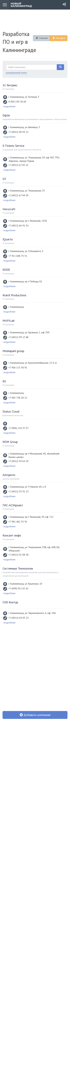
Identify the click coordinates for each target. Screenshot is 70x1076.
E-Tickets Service (13, 146)
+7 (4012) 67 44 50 (18, 195)
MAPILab (8, 321)
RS (4, 381)
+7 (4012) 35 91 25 (18, 491)
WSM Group (10, 442)
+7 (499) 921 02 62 (18, 588)
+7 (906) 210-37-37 (18, 428)
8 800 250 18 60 (17, 101)
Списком (43, 38)
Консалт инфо (12, 535)
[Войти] (64, 4)
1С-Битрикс (10, 85)
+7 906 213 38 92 (17, 367)
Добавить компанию (36, 715)
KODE (6, 270)
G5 (4, 179)
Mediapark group (13, 351)
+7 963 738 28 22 (17, 397)
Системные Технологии (18, 568)
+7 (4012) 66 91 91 (18, 225)
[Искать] (60, 67)
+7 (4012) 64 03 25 (18, 617)
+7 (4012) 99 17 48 (18, 337)
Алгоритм (9, 475)
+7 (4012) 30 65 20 (18, 461)
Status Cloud (11, 411)
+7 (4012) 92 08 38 (18, 554)
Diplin (6, 115)
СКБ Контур (10, 602)
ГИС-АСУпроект (13, 505)
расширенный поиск (16, 72)
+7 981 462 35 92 (17, 521)
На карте (60, 38)
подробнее (9, 106)
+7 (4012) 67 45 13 (18, 165)
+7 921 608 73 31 (17, 255)
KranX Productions (14, 295)
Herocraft (9, 209)
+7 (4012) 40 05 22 (18, 131)
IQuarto (8, 239)
